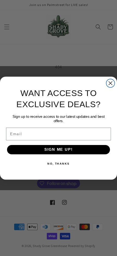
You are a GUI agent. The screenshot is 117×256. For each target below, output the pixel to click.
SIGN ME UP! (58, 149)
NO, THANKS (58, 163)
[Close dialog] (110, 83)
